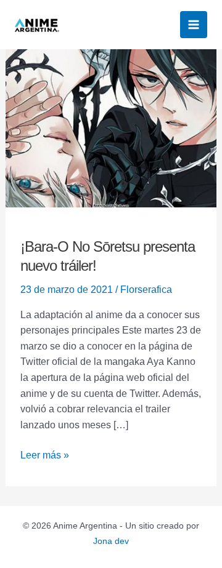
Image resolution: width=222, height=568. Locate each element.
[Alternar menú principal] (193, 24)
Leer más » (44, 453)
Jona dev (111, 541)
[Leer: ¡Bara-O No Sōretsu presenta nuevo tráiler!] (111, 127)
